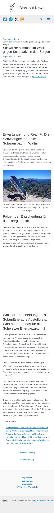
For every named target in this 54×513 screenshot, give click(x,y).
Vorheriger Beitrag (27, 453)
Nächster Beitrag (27, 460)
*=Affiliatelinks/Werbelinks (27, 487)
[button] (41, 19)
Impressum (27, 478)
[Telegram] (11, 19)
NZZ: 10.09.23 (39, 77)
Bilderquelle (27, 484)
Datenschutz (27, 481)
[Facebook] (5, 19)
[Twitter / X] (16, 19)
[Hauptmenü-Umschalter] (48, 19)
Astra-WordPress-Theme (42, 501)
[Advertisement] (27, 103)
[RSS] (22, 19)
